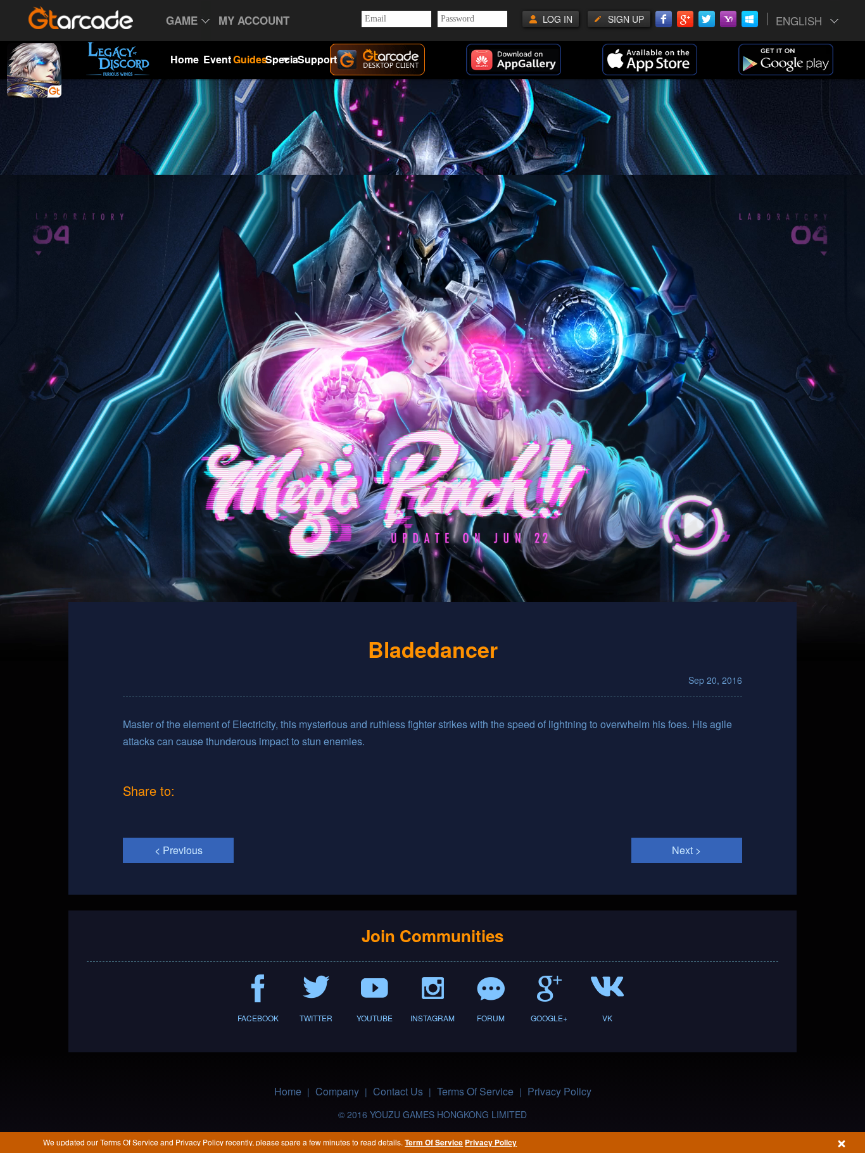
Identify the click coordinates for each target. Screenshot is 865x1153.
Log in (557, 19)
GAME (182, 20)
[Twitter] (706, 19)
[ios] (665, 59)
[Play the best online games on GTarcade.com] (81, 17)
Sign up (626, 19)
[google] (801, 59)
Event (217, 59)
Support (314, 59)
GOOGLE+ (549, 1017)
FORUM (491, 1017)
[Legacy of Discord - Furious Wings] (117, 59)
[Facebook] (663, 19)
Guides (249, 59)
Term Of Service (434, 1142)
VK (607, 1017)
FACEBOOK (258, 1017)
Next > (686, 850)
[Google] (685, 19)
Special (281, 52)
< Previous (179, 850)
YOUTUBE (375, 1017)
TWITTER (316, 1017)
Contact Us (398, 1091)
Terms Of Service (475, 1091)
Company (337, 1091)
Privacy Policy (491, 1142)
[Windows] (750, 19)
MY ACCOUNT (253, 20)
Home (184, 59)
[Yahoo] (728, 19)
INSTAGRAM (432, 1017)
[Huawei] (529, 59)
